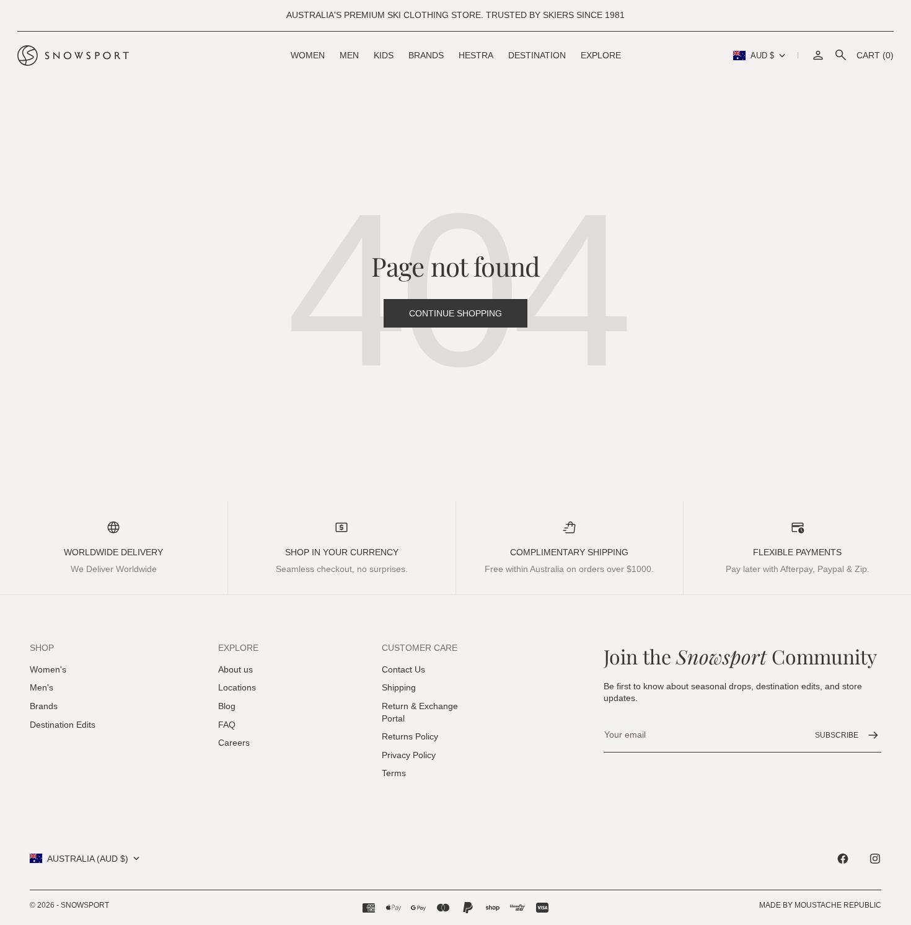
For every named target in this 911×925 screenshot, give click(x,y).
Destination (537, 55)
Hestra (476, 55)
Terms (394, 773)
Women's (48, 669)
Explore (601, 55)
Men (349, 55)
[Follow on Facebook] (843, 858)
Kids (384, 55)
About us (235, 669)
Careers (234, 743)
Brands (426, 55)
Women (308, 55)
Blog (226, 706)
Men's (41, 687)
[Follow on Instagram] (875, 858)
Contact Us (403, 669)
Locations (237, 687)
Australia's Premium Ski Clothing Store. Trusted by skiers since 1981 (455, 15)
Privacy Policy (409, 755)
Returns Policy (410, 736)
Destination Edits (62, 725)
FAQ (226, 725)
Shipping (399, 687)
